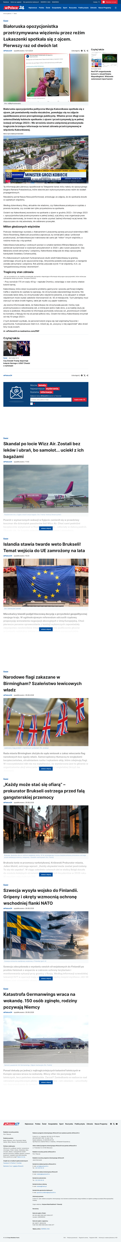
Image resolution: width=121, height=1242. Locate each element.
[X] (85, 51)
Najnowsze (33, 8)
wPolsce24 (7, 51)
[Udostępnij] (87, 51)
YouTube (19, 1163)
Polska (41, 8)
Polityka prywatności (72, 1237)
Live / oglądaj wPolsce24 (16, 1166)
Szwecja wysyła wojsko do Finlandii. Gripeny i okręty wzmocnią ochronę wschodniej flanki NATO (40, 897)
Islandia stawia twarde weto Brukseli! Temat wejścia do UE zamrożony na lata (44, 547)
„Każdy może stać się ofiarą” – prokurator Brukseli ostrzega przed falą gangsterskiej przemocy (44, 791)
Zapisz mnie (78, 400)
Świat (48, 8)
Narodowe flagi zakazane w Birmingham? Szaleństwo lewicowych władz (42, 683)
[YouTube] (117, 1124)
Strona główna (7, 13)
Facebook (6, 1163)
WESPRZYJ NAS (45, 2)
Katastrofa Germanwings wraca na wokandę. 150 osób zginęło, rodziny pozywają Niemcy (40, 1001)
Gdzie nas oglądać (16, 2)
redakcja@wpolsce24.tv (43, 1174)
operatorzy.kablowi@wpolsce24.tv (46, 1192)
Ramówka (6, 1166)
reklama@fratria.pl (42, 1186)
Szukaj (95, 2)
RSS (65, 1237)
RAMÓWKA (55, 2)
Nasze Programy (104, 8)
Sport (65, 8)
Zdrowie (93, 8)
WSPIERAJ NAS (45, 1229)
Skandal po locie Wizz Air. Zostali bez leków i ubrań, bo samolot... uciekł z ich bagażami (43, 450)
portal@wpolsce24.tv (42, 1166)
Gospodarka (56, 8)
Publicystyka (83, 8)
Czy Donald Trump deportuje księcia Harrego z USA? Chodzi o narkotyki (16, 363)
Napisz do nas (21, 1157)
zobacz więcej (46, 528)
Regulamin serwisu (83, 1237)
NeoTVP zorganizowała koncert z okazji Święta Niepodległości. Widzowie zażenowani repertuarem (102, 75)
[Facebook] (82, 51)
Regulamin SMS (93, 1237)
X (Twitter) (13, 1163)
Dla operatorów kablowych (31, 2)
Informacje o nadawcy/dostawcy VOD (108, 1237)
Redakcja (6, 2)
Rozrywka (73, 8)
